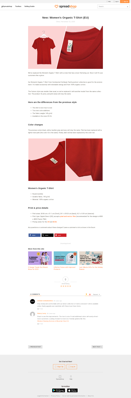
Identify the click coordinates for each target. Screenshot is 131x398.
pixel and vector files (68, 216)
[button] (35, 235)
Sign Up (126, 1)
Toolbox (18, 6)
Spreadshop (7, 6)
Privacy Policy (55, 396)
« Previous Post (35, 347)
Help (109, 1)
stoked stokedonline (45, 301)
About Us (91, 396)
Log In (117, 1)
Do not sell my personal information (73, 396)
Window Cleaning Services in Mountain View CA (53, 321)
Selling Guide (29, 6)
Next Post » (97, 347)
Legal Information (43, 396)
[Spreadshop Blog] (65, 6)
